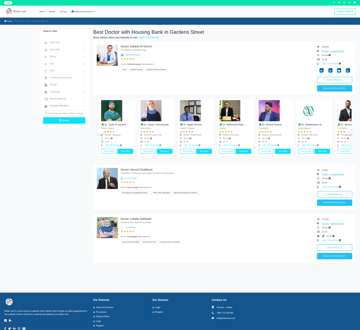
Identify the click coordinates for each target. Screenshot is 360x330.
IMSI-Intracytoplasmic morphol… (186, 193)
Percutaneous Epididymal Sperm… (135, 193)
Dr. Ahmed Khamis (272, 124)
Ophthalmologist (132, 55)
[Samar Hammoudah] (156, 110)
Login (98, 321)
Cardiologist (130, 227)
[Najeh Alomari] (196, 110)
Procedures (101, 312)
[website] (321, 70)
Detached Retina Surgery (156, 70)
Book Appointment (334, 88)
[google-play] (10, 320)
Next (349, 132)
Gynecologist (131, 178)
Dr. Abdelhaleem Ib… (313, 124)
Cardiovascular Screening (170, 242)
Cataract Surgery (136, 70)
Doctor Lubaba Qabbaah (136, 218)
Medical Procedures (83, 11)
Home (42, 11)
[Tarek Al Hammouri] (117, 110)
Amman (325, 51)
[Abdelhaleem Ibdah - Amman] (314, 110)
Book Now (125, 151)
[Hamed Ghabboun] (107, 178)
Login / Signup (345, 11)
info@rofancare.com (226, 318)
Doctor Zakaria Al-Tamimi (136, 46)
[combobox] (67, 43)
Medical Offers (103, 316)
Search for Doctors (104, 307)
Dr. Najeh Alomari (192, 124)
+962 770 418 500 (148, 37)
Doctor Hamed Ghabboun (137, 169)
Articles (52, 11)
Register (100, 325)
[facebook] (330, 70)
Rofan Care (19, 11)
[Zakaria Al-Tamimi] (107, 55)
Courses (63, 11)
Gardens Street (337, 51)
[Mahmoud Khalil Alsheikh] (235, 110)
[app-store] (5, 320)
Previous (100, 132)
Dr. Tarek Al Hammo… (116, 124)
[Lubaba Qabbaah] (107, 227)
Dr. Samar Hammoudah (156, 124)
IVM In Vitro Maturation (161, 193)
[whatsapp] (348, 70)
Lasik (124, 70)
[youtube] (339, 70)
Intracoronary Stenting (130, 242)
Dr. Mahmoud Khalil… (234, 124)
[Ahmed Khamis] (275, 110)
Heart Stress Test (149, 242)
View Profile (335, 80)
